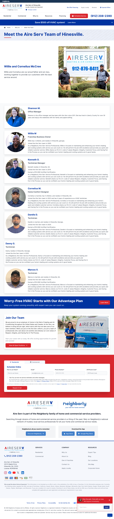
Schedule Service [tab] (80, 16)
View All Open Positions (17, 345)
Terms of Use (30, 503)
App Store (69, 433)
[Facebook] (9, 472)
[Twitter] (18, 472)
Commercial (36, 362)
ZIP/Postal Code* (92, 369)
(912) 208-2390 (14, 456)
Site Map (91, 464)
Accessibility (52, 503)
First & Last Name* (12, 369)
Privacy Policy (45, 381)
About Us (65, 456)
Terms (38, 381)
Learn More (104, 302)
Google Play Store (87, 433)
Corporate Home (93, 468)
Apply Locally (66, 468)
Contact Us (65, 464)
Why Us (64, 452)
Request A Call (17, 388)
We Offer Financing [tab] (72, 7)
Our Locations (93, 460)
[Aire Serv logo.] (12, 7)
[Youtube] (14, 472)
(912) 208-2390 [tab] (101, 15)
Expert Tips (92, 452)
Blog (89, 456)
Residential (15, 362)
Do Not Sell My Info (64, 503)
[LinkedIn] (22, 472)
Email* (33, 369)
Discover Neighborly (35, 433)
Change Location (32, 9)
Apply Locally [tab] (85, 7)
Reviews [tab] (94, 7)
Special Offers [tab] (106, 7)
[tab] (35, 16)
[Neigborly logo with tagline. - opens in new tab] (74, 405)
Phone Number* (59, 369)
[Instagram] (5, 472)
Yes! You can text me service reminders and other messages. (27, 377)
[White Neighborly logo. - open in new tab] (6, 1)
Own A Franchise (67, 460)
